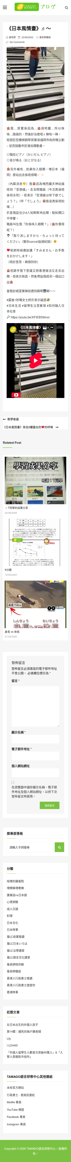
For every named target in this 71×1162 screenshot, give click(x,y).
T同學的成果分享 (18, 508)
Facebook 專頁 (16, 1117)
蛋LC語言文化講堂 (18, 957)
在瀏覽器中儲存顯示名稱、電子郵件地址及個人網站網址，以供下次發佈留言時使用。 (34, 791)
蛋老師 (12, 37)
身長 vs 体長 (12, 631)
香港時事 (12, 992)
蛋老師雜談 (45, 37)
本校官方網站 (15, 1087)
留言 (16, 680)
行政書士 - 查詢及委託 (21, 1095)
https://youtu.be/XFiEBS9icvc (30, 317)
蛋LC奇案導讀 (15, 936)
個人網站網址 (21, 766)
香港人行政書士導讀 (19, 978)
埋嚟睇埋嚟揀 (15, 888)
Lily (9, 1038)
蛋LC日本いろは (17, 943)
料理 (9, 916)
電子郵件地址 (22, 749)
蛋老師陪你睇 (15, 964)
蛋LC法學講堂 (15, 950)
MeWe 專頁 (14, 1102)
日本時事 (12, 929)
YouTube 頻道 (15, 1109)
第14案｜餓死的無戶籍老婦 (24, 1031)
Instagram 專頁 (16, 1124)
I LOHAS (12, 1045)
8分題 (8, 569)
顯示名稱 (19, 732)
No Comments (17, 42)
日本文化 (12, 923)
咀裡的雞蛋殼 (15, 881)
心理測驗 (12, 902)
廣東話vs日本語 (17, 895)
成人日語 (12, 909)
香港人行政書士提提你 (21, 985)
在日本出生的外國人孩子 (22, 1024)
